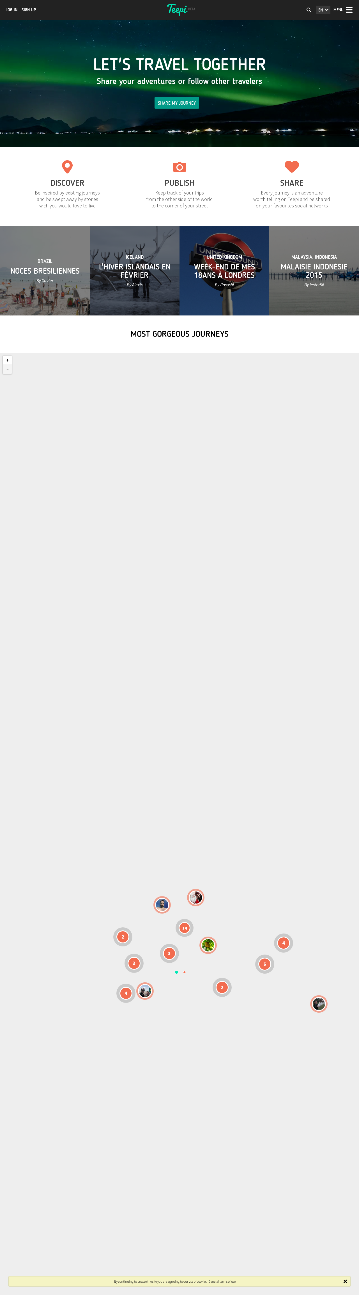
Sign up (29, 9)
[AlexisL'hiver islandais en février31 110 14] (162, 905)
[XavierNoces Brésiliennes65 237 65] (145, 991)
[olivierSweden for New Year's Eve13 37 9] (196, 898)
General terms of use (222, 1281)
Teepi (179, 10)
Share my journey (177, 103)
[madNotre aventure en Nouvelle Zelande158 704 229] (319, 1004)
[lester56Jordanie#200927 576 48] (208, 945)
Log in (11, 9)
